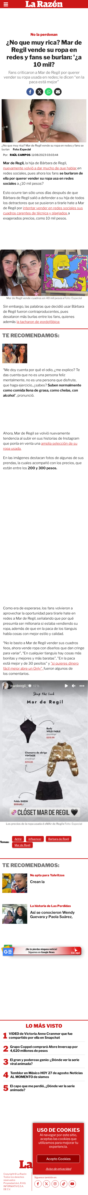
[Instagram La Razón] (55, 1183)
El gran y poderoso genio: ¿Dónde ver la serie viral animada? (44, 1062)
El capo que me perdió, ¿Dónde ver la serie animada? (42, 1088)
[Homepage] (44, 4)
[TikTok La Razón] (63, 1183)
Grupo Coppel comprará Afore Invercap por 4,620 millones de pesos (44, 1049)
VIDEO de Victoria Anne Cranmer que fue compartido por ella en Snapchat (40, 1036)
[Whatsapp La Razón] (48, 92)
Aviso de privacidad (58, 1168)
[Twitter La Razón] (39, 92)
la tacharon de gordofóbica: (38, 322)
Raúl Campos (20, 154)
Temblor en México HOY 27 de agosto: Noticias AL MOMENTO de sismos (46, 1075)
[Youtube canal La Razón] (72, 1183)
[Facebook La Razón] (30, 92)
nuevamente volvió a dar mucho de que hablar (40, 168)
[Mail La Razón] (58, 92)
